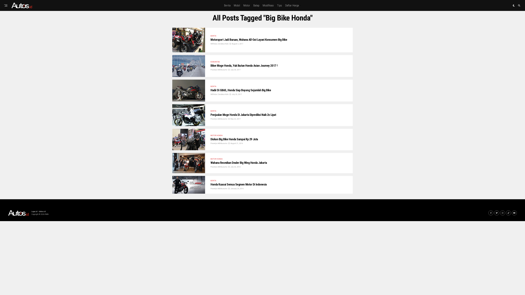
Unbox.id (42, 212)
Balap (256, 5)
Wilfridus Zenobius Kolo (219, 44)
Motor (246, 5)
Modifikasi (268, 5)
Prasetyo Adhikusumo (219, 70)
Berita (227, 5)
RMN (47, 214)
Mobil (237, 5)
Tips (279, 5)
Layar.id (34, 212)
